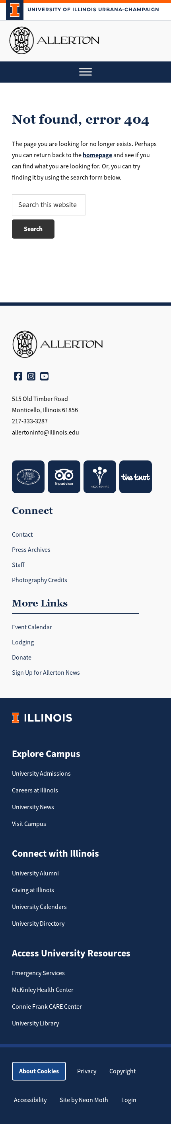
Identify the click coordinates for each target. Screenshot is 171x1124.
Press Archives (31, 550)
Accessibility (30, 1100)
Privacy (86, 1071)
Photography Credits (39, 580)
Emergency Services (38, 973)
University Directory (38, 924)
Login (128, 1100)
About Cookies (39, 1071)
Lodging (23, 642)
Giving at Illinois (33, 890)
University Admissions (41, 774)
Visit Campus (29, 824)
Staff (18, 565)
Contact (22, 535)
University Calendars (39, 907)
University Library (35, 1023)
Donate (21, 658)
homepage (97, 155)
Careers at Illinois (35, 790)
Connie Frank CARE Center (47, 1007)
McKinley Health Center (43, 990)
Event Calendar (32, 627)
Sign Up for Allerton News (46, 673)
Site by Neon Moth (84, 1100)
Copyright (122, 1071)
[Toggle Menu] (85, 72)
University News (33, 807)
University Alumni (35, 873)
